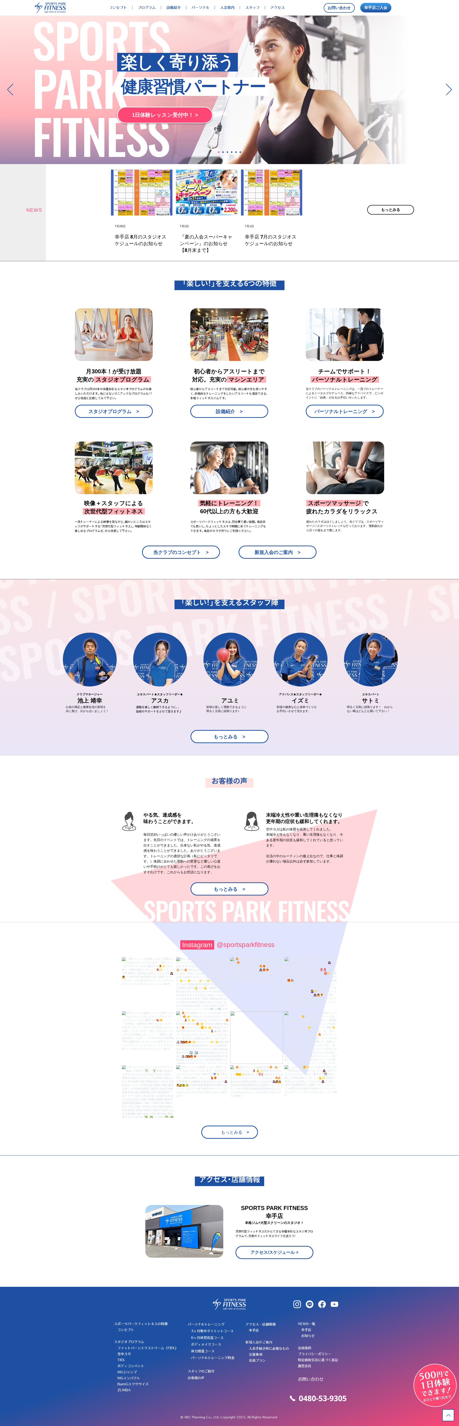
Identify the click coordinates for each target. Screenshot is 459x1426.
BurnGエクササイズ (132, 1384)
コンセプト (118, 7)
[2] (223, 152)
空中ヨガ (124, 1354)
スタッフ (252, 7)
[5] (236, 152)
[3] (227, 152)
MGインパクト (128, 1378)
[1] (218, 152)
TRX (121, 1360)
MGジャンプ (127, 1372)
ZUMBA (124, 1390)
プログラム (147, 7)
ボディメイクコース (206, 1344)
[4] (231, 152)
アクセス (277, 7)
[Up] (448, 1415)
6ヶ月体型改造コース (207, 1337)
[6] (240, 152)
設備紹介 (173, 7)
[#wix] (278, 945)
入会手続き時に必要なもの (269, 1348)
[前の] (10, 90)
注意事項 (255, 1354)
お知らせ (308, 1336)
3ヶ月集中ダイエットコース (212, 1331)
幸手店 (254, 1330)
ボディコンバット (130, 1366)
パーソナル (200, 7)
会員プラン (257, 1360)
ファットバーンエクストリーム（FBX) (147, 1348)
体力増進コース (202, 1351)
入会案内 (227, 7)
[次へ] (449, 90)
